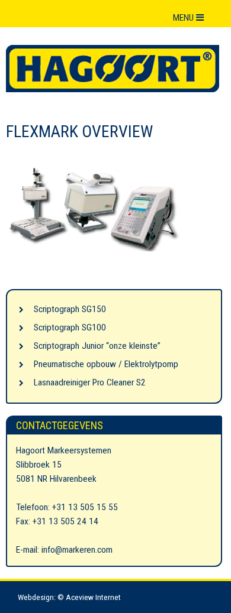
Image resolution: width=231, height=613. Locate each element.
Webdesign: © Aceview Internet (69, 597)
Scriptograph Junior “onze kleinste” (97, 345)
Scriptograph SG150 (70, 309)
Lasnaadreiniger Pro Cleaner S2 (90, 382)
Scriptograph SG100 (70, 327)
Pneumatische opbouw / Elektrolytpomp (106, 364)
